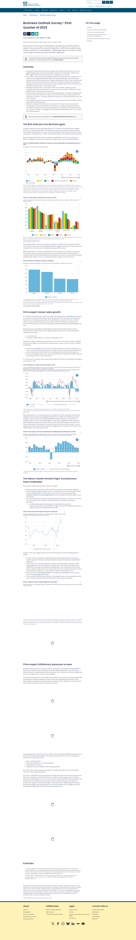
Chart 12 (62, 837)
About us (91, 6)
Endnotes (89, 41)
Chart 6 (37, 493)
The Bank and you (100, 6)
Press (68, 10)
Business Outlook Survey (48, 15)
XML (49, 38)
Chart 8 (34, 565)
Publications (53, 10)
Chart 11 (43, 809)
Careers (110, 6)
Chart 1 (50, 128)
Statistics (74, 10)
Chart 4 (72, 316)
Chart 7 (78, 560)
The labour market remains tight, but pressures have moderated (96, 35)
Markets (37, 10)
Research (62, 10)
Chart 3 (48, 246)
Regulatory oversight (85, 10)
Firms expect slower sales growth (95, 32)
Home (25, 15)
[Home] (31, 4)
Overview (89, 27)
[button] (25, 34)
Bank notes (45, 10)
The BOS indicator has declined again (97, 30)
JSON (42, 38)
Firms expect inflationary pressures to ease (98, 38)
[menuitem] (80, 143)
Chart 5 (47, 417)
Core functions (28, 10)
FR (107, 2)
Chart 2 (75, 139)
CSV (37, 38)
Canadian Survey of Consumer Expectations (40, 495)
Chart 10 (65, 693)
